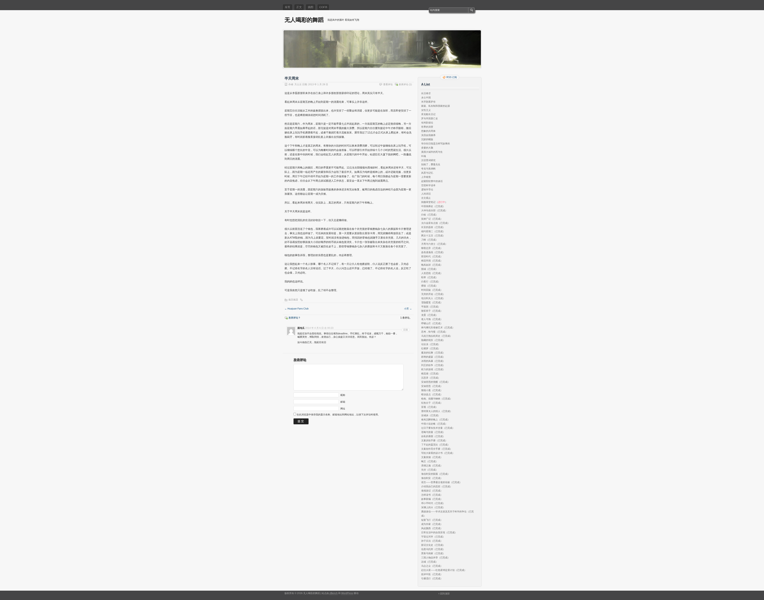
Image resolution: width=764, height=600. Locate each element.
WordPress (347, 593)
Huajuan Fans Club (297, 308)
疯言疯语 (293, 299)
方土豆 (298, 84)
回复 (405, 329)
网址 (342, 408)
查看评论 (388, 84)
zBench (333, 593)
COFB (323, 7)
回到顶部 (445, 593)
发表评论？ (294, 317)
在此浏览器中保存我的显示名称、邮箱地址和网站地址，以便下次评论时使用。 (338, 414)
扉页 (287, 7)
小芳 (408, 308)
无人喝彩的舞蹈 (304, 20)
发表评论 (403, 84)
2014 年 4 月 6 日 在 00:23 (319, 328)
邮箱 (342, 401)
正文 (299, 7)
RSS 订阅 (451, 77)
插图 (310, 7)
